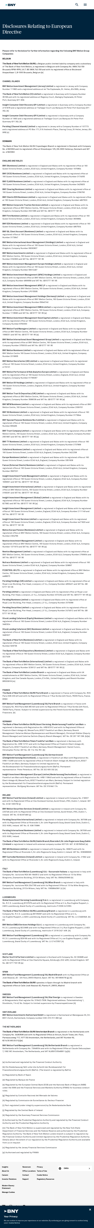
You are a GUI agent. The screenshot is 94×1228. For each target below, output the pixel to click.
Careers (5, 1175)
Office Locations (29, 1171)
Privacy (40, 1167)
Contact (25, 1175)
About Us (5, 1171)
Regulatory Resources (45, 1179)
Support (25, 1179)
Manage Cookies (8, 1192)
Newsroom (26, 1167)
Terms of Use (42, 1171)
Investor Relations (9, 1179)
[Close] (90, 1209)
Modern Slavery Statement (8, 1187)
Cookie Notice (42, 1175)
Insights (5, 1167)
